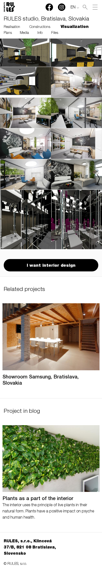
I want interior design (51, 266)
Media (24, 33)
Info (40, 33)
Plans (8, 33)
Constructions (39, 27)
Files (54, 33)
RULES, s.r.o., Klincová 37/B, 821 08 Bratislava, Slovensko (30, 548)
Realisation (12, 27)
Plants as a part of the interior (37, 499)
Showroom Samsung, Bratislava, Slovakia (40, 380)
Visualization (75, 27)
